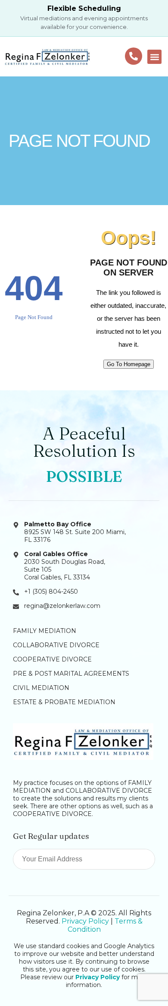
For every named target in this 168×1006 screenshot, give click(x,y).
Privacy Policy (85, 921)
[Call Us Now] (133, 56)
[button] (154, 57)
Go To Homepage (128, 364)
